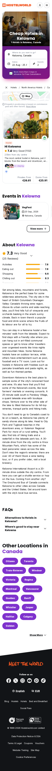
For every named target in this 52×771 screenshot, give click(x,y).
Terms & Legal (15, 743)
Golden (10, 625)
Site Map (35, 750)
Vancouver (32, 588)
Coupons (28, 743)
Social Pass (25, 708)
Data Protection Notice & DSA (26, 736)
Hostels (14, 701)
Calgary (28, 616)
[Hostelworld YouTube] (29, 680)
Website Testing (20, 750)
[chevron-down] (31, 255)
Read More (31, 106)
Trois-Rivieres (14, 570)
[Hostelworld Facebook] (8, 680)
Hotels (24, 701)
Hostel (9, 143)
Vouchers (39, 743)
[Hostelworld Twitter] (15, 680)
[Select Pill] (40, 5)
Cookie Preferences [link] (26, 757)
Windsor (37, 570)
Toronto (28, 561)
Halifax (10, 616)
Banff (27, 598)
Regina (29, 579)
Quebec (10, 598)
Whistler (11, 607)
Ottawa (10, 561)
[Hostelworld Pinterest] (36, 680)
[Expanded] (6, 87)
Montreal (11, 588)
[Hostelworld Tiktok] (43, 680)
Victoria (10, 579)
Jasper (29, 607)
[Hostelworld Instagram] (22, 680)
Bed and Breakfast (38, 701)
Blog (6, 701)
